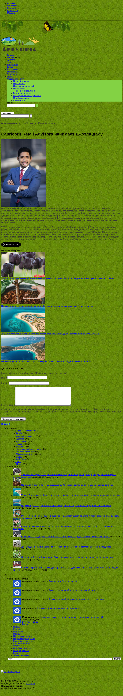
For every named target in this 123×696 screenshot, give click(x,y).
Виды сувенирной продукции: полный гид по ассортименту (77, 599)
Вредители (12, 64)
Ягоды (10, 76)
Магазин (11, 13)
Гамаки (16, 626)
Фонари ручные (21, 650)
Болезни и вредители (25, 431)
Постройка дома (21, 81)
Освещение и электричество (27, 95)
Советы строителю (16, 79)
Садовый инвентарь (25, 451)
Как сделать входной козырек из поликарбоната (72, 590)
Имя (4, 378)
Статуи (16, 646)
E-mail (5, 383)
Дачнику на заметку (25, 436)
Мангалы (17, 634)
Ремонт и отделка (22, 93)
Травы (10, 62)
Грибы (10, 67)
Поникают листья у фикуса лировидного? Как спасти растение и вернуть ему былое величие (47, 306)
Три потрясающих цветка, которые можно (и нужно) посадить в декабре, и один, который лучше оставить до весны (58, 278)
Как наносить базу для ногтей (63, 581)
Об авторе (12, 5)
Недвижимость (20, 88)
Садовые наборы (21, 643)
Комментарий (8, 405)
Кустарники (12, 69)
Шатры (16, 653)
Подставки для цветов (24, 638)
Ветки (25, 624)
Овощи (10, 57)
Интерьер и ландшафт (24, 86)
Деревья (11, 59)
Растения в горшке (22, 641)
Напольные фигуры (23, 636)
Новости (19, 444)
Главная (11, 3)
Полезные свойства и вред (28, 449)
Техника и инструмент (24, 91)
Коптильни (18, 631)
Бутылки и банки (30, 622)
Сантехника (19, 100)
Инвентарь (12, 71)
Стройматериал (21, 98)
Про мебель (19, 83)
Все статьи (12, 10)
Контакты (11, 8)
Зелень (16, 629)
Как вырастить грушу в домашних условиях (58, 608)
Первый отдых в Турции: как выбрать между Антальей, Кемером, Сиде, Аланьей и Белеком (46, 361)
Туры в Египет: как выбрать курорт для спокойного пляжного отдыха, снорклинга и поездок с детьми (50, 333)
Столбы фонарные (22, 648)
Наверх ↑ (5, 424)
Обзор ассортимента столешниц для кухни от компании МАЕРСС (72, 617)
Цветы (18, 461)
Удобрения (12, 74)
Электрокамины (21, 655)
